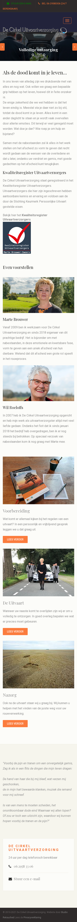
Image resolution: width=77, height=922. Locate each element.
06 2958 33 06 (23, 866)
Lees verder (15, 539)
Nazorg (10, 695)
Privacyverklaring (32, 917)
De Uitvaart (13, 603)
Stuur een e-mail (21, 3)
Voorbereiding (16, 511)
